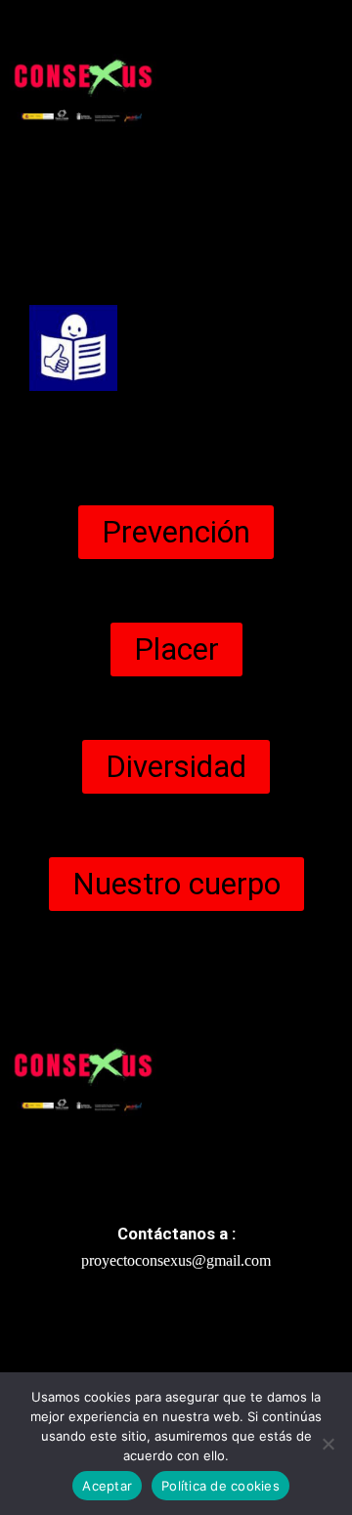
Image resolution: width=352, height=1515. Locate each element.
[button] (176, 214)
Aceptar (107, 1485)
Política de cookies (220, 1485)
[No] (327, 1443)
